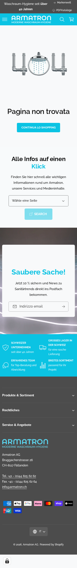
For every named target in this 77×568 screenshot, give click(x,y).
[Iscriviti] (63, 307)
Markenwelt (64, 2)
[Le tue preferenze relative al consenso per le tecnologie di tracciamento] (7, 561)
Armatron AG (30, 544)
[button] (4, 19)
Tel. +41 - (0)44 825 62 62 (19, 476)
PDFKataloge (64, 10)
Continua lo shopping (38, 127)
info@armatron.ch (14, 487)
